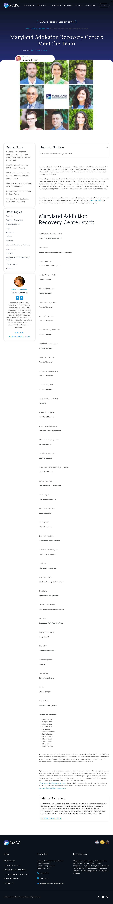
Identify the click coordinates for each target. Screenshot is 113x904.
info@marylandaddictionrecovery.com (52, 783)
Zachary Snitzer (30, 60)
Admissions (67, 5)
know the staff (95, 200)
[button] (34, 6)
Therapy (9, 268)
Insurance (10, 241)
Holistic (9, 237)
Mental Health (11, 264)
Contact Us (9, 883)
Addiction (10, 216)
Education (10, 232)
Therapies (78, 5)
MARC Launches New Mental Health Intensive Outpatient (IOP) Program (17, 175)
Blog (8, 228)
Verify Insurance (11, 879)
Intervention (11, 249)
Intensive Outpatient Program (18, 245)
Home (27, 29)
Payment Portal (90, 5)
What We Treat (41, 5)
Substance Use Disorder (15, 870)
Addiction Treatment (14, 220)
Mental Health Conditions (16, 874)
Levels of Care (55, 5)
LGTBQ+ (9, 253)
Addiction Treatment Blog (40, 29)
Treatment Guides (12, 865)
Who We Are (28, 5)
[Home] (17, 298)
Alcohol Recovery (13, 224)
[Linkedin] (21, 298)
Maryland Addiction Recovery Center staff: (57, 154)
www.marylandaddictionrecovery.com (52, 788)
